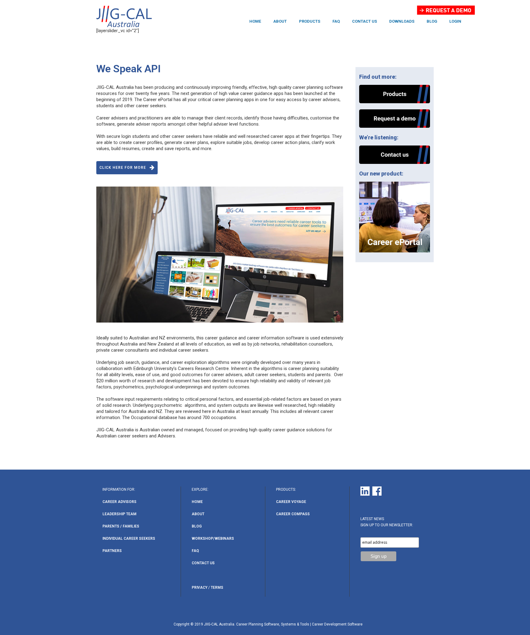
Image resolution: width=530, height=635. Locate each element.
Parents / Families (120, 526)
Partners (112, 551)
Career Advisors (119, 502)
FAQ (195, 551)
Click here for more (122, 167)
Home (197, 502)
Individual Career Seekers (128, 538)
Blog (197, 526)
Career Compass (293, 514)
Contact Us (203, 563)
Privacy (199, 587)
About (198, 514)
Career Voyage (291, 502)
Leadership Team (119, 514)
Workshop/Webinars (213, 538)
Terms (217, 587)
